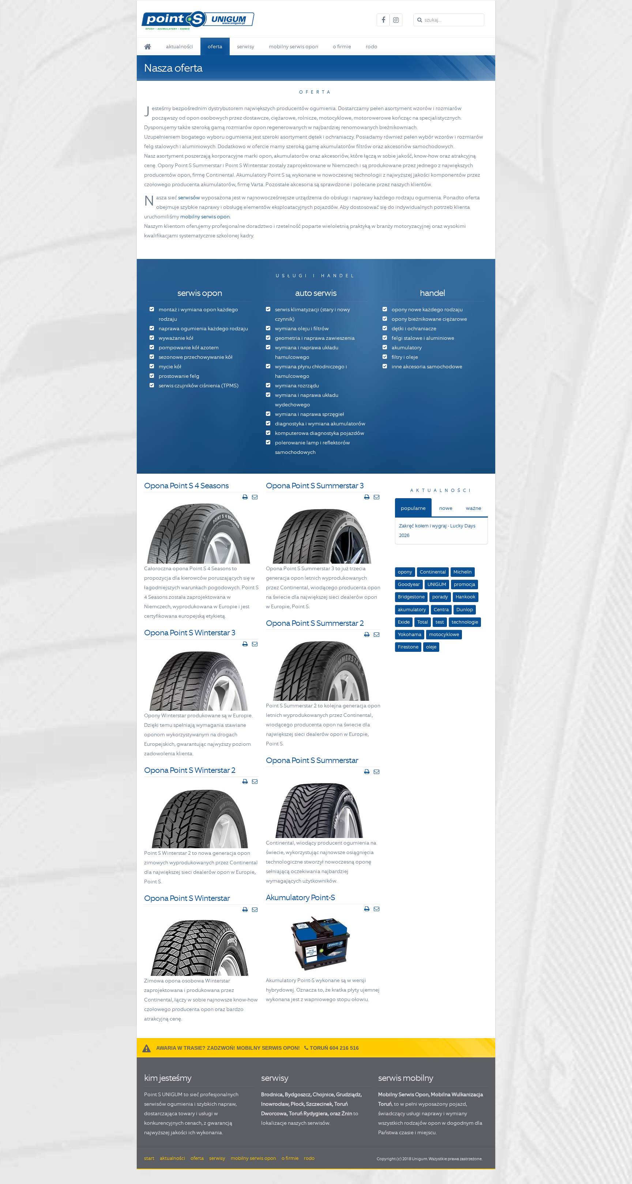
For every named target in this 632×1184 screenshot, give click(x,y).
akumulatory (412, 609)
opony (405, 572)
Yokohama (409, 634)
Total (422, 622)
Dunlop (464, 609)
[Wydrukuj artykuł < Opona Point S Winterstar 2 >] (245, 781)
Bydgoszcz (298, 1094)
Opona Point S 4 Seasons (186, 485)
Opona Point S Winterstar (187, 898)
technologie (465, 622)
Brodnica (272, 1094)
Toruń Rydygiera (308, 1113)
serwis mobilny (405, 1077)
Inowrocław (275, 1104)
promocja (464, 584)
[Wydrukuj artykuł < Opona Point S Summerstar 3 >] (366, 497)
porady (440, 597)
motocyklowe (444, 634)
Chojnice (323, 1094)
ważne (473, 508)
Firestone (408, 647)
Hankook (465, 597)
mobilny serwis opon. (205, 216)
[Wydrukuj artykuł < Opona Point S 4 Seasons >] (245, 497)
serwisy (274, 1077)
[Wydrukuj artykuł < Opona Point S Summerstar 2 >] (366, 634)
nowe (445, 508)
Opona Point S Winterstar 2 (190, 770)
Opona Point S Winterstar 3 (190, 632)
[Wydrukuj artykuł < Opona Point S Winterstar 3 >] (245, 644)
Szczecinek (319, 1104)
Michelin (463, 572)
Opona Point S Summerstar (312, 760)
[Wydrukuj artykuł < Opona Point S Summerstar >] (366, 771)
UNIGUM (437, 584)
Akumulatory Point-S (300, 897)
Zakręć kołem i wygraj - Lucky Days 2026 (437, 530)
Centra (441, 609)
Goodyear (409, 584)
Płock (297, 1104)
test (440, 622)
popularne (413, 508)
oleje (431, 647)
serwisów (189, 197)
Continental (433, 572)
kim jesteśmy (167, 1077)
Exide (404, 622)
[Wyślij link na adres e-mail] (255, 497)
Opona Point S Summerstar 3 (315, 485)
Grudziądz (348, 1094)
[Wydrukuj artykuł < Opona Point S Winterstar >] (245, 909)
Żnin (347, 1113)
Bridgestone (411, 597)
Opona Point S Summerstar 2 (315, 623)
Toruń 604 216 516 (334, 1048)
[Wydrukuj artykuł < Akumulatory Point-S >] (366, 909)
